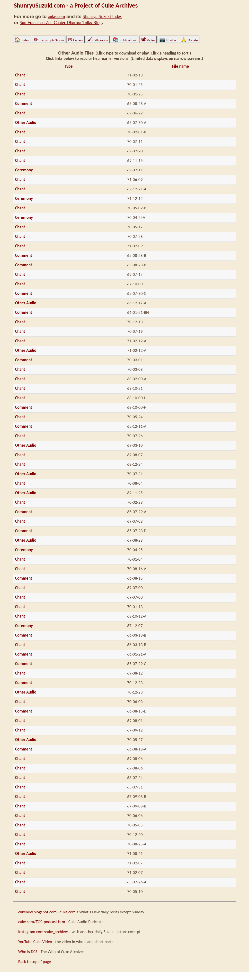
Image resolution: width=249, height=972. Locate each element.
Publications (124, 40)
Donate (189, 40)
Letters (75, 40)
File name (180, 67)
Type (69, 67)
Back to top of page (34, 962)
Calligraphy (97, 40)
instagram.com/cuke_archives (43, 932)
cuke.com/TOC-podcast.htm (41, 922)
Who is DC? (27, 952)
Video (148, 40)
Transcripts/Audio (49, 40)
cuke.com (56, 16)
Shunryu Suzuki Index (102, 16)
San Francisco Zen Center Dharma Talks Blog (61, 22)
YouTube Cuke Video (35, 942)
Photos (167, 40)
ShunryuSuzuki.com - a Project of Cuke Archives (76, 6)
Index (21, 40)
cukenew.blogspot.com (37, 912)
